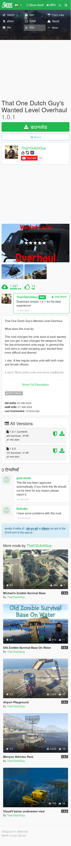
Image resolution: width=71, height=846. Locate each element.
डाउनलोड (38, 126)
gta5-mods (24, 478)
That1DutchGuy (33, 147)
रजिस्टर (45, 529)
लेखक (42, 297)
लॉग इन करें (32, 529)
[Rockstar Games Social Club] (32, 152)
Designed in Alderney (15, 831)
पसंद (33, 289)
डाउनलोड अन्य (15, 289)
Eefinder (22, 509)
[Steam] (27, 152)
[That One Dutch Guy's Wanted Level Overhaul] (35, 243)
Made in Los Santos (14, 835)
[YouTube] (23, 152)
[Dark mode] (60, 5)
